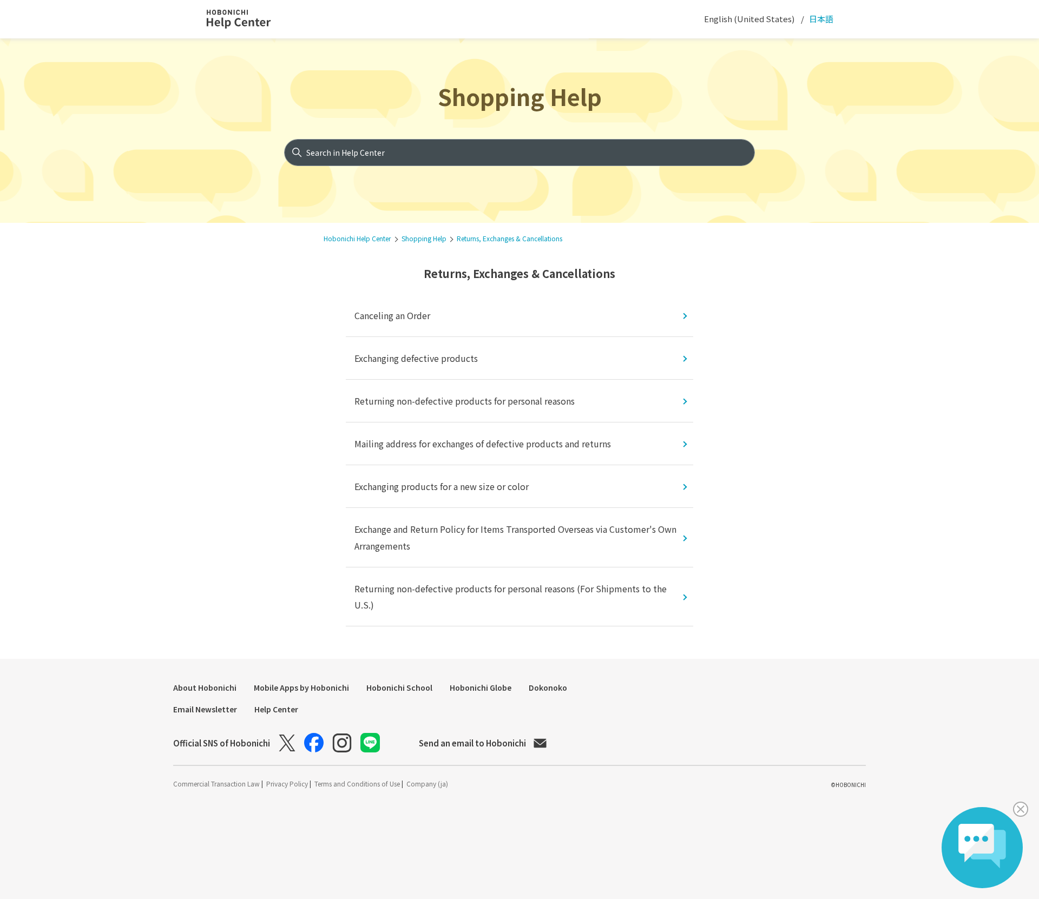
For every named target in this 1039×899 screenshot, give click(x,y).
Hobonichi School (399, 687)
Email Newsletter (205, 709)
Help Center (276, 709)
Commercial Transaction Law (217, 783)
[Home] (248, 19)
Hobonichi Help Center (357, 238)
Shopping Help (520, 96)
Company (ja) (427, 783)
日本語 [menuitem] (820, 18)
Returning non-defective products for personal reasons (464, 400)
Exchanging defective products (416, 358)
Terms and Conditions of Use (358, 783)
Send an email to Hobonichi (472, 743)
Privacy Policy (288, 783)
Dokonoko (548, 687)
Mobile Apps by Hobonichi (301, 687)
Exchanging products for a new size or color (441, 486)
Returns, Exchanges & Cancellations (509, 238)
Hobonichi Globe (480, 687)
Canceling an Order (392, 315)
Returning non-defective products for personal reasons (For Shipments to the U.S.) (510, 596)
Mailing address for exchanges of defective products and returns (482, 443)
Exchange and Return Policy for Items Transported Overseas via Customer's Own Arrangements (515, 537)
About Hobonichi (204, 687)
